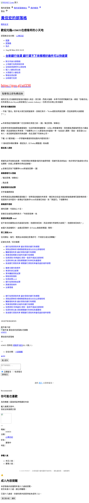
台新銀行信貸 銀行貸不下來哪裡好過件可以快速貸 (36, 55)
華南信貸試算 (11, 75)
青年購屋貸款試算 (13, 273)
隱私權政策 (57, 471)
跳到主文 (4, 24)
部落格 (8, 43)
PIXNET (27, 471)
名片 (7, 46)
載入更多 (5, 360)
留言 (21, 345)
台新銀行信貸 (11, 78)
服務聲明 (67, 471)
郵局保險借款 (11, 276)
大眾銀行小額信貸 (13, 73)
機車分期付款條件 (13, 268)
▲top (3, 356)
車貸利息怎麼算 (12, 271)
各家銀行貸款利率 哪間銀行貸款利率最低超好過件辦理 (28, 263)
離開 (13, 498)
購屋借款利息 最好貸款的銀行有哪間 (21, 252)
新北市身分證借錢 (13, 61)
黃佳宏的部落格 (14, 18)
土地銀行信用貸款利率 (15, 64)
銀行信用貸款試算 (13, 282)
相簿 (7, 40)
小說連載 (19, 352)
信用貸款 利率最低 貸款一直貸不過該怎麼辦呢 (25, 258)
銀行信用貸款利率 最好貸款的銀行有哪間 (22, 247)
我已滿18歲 (6, 498)
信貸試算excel (11, 279)
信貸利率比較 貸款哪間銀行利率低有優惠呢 (23, 261)
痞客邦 (16, 345)
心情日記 (20, 36)
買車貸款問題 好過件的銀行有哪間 (20, 255)
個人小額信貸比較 (13, 70)
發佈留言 (5, 374)
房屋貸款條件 (11, 285)
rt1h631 (4, 332)
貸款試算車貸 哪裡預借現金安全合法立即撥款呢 (25, 249)
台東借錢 (9, 287)
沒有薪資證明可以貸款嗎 (16, 67)
